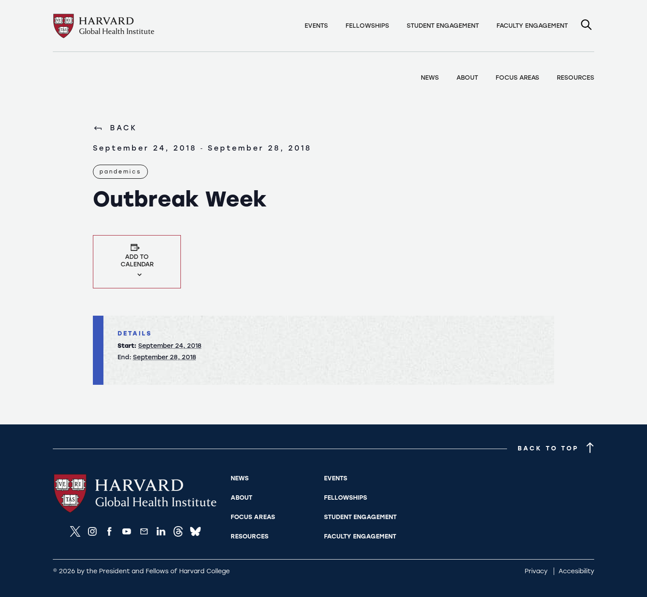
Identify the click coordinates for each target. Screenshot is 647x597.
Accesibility (576, 571)
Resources (575, 77)
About (467, 77)
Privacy (537, 571)
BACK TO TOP (548, 448)
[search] (586, 25)
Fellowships (367, 25)
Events (316, 25)
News (430, 77)
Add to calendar (137, 260)
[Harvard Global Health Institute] (137, 512)
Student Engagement (443, 25)
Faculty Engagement (532, 25)
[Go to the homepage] (105, 26)
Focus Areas (517, 77)
